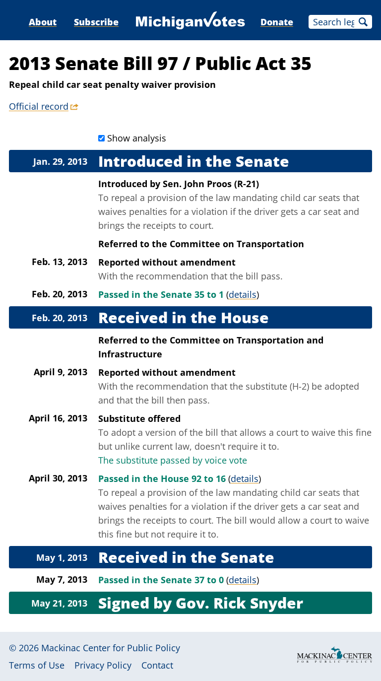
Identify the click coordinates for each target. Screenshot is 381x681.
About (43, 22)
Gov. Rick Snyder (239, 603)
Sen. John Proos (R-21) (211, 184)
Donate (276, 22)
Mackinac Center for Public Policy (110, 648)
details (242, 294)
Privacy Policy (102, 665)
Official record (38, 106)
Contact (157, 665)
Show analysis (136, 138)
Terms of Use (36, 665)
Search (363, 22)
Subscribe (96, 22)
